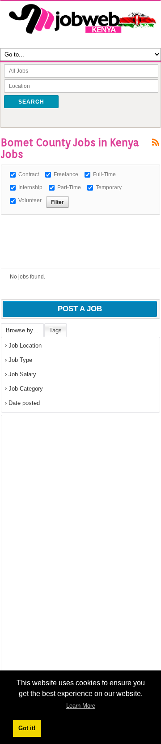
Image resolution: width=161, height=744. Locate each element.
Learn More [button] (80, 705)
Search (31, 102)
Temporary (109, 187)
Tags (55, 330)
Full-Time (104, 174)
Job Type (20, 360)
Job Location (25, 345)
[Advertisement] (81, 226)
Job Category (25, 388)
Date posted (24, 403)
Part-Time (69, 187)
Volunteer (30, 200)
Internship (30, 187)
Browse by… (22, 330)
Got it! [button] (26, 728)
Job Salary (22, 374)
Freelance (66, 174)
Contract (28, 174)
